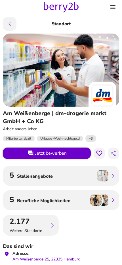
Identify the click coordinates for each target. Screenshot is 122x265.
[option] (90, 138)
